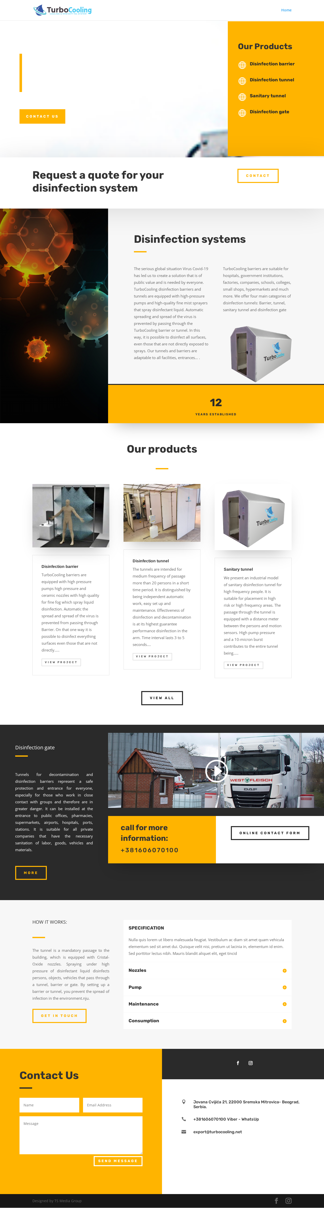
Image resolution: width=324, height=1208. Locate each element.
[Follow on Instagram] (251, 1063)
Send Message (118, 1161)
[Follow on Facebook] (238, 1063)
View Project (61, 662)
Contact (258, 176)
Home (286, 10)
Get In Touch (59, 1016)
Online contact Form (270, 833)
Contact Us (42, 116)
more (31, 873)
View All (162, 698)
